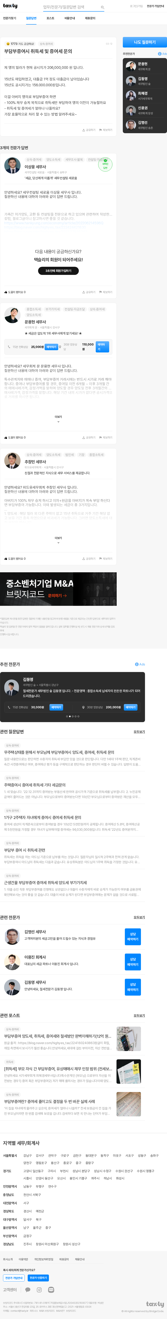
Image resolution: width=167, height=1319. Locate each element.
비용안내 (70, 18)
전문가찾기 (9, 18)
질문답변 (31, 18)
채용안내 (80, 1259)
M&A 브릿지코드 (47, 1310)
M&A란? (60, 1310)
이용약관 (23, 1259)
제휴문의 (90, 18)
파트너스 (34, 1310)
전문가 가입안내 (155, 6)
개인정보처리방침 (43, 1259)
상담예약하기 (132, 936)
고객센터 (10, 1289)
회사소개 (8, 1259)
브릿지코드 (71, 1310)
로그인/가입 (136, 6)
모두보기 (139, 732)
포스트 (50, 18)
